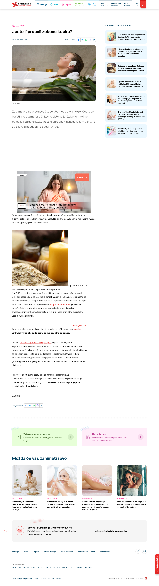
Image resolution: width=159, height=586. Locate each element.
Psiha (56, 5)
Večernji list (16, 567)
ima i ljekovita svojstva (79, 327)
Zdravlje (43, 5)
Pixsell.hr (80, 567)
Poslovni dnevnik (29, 567)
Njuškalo (56, 567)
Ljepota (68, 5)
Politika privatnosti (55, 578)
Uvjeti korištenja (40, 578)
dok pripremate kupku (59, 304)
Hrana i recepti (50, 552)
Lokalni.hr (47, 567)
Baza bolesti (105, 552)
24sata (64, 567)
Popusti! (71, 567)
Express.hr (89, 567)
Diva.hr (39, 567)
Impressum (27, 578)
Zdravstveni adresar (86, 552)
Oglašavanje (17, 578)
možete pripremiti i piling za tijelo (35, 342)
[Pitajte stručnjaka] (157, 564)
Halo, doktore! (67, 552)
